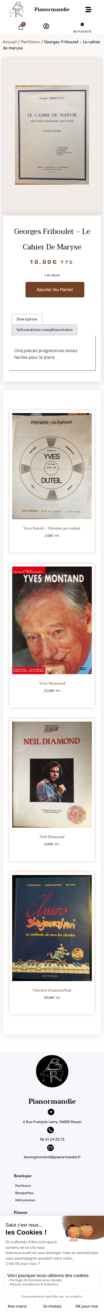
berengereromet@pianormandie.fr (52, 1157)
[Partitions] (59, 1186)
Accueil (10, 41)
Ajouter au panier (55, 289)
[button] (88, 9)
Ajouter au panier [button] (52, 544)
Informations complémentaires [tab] (44, 330)
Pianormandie (52, 9)
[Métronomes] (59, 1200)
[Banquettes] (59, 1193)
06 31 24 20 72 (82, 31)
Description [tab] (27, 319)
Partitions (30, 41)
